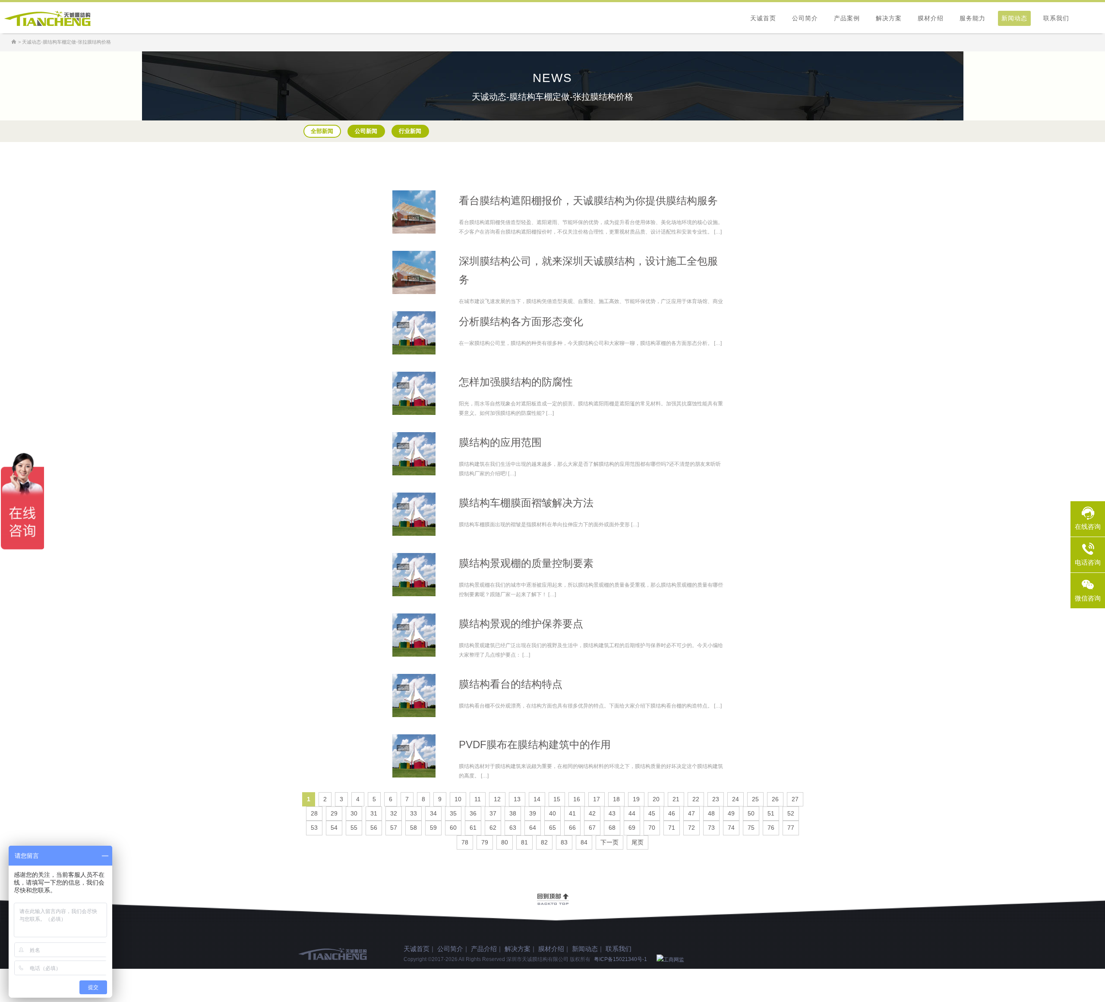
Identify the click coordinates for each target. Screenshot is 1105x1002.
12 (497, 799)
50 (751, 813)
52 (790, 813)
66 (572, 827)
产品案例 (847, 18)
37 (492, 813)
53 (314, 827)
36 (473, 813)
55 (353, 827)
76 (770, 827)
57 (393, 827)
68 (612, 827)
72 (691, 827)
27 (795, 799)
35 (453, 813)
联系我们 (1056, 18)
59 (433, 827)
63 (512, 827)
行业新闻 (410, 131)
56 (373, 827)
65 (552, 827)
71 (671, 827)
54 (334, 827)
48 (711, 813)
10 (458, 799)
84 (584, 842)
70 (651, 827)
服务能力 (972, 18)
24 (735, 799)
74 (731, 827)
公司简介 (805, 18)
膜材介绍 (931, 18)
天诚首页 (763, 18)
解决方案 (889, 18)
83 (564, 842)
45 (651, 813)
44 (631, 813)
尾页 (637, 842)
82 (544, 842)
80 (504, 842)
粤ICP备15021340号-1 (620, 959)
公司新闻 (366, 131)
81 (524, 842)
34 (433, 813)
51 (770, 813)
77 (790, 827)
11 (477, 799)
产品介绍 (484, 948)
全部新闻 (322, 131)
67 (592, 827)
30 (353, 813)
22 (695, 799)
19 (636, 799)
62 (492, 827)
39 (532, 813)
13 (517, 799)
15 (556, 799)
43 (612, 813)
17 (596, 799)
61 (473, 827)
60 (453, 827)
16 (576, 799)
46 (671, 813)
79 (484, 842)
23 (715, 799)
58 (413, 827)
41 (572, 813)
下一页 (609, 842)
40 (552, 813)
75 (751, 827)
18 (616, 799)
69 (631, 827)
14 (537, 799)
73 (711, 827)
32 (393, 813)
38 (512, 813)
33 (413, 813)
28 (314, 813)
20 (656, 799)
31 (373, 813)
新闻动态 (1014, 18)
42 (592, 813)
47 (691, 813)
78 (464, 842)
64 (532, 827)
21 (675, 799)
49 (731, 813)
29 (334, 813)
